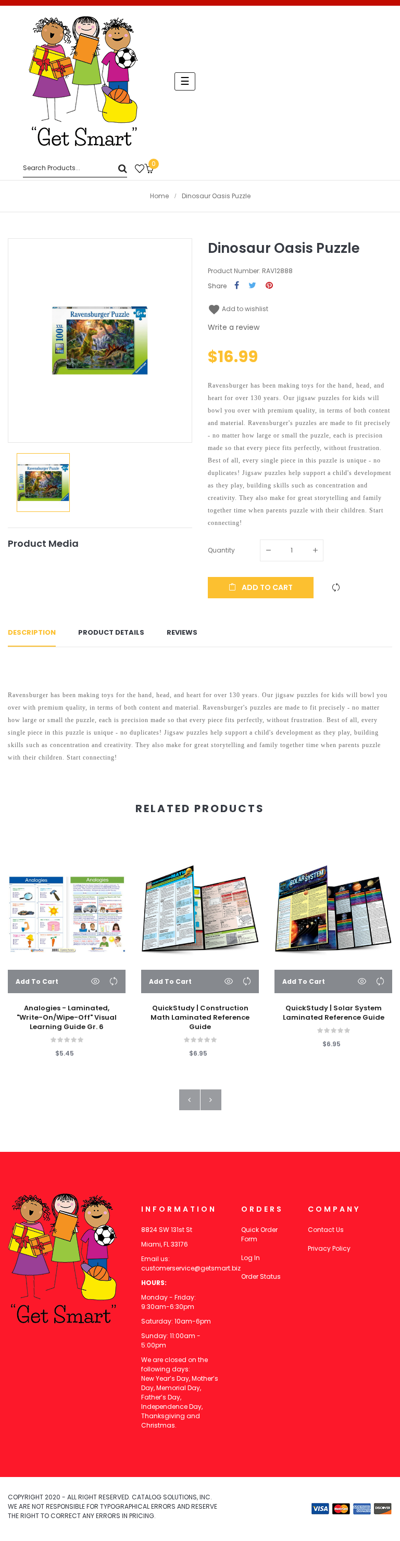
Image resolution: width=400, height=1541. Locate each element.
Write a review (233, 327)
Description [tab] (32, 632)
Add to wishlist (238, 308)
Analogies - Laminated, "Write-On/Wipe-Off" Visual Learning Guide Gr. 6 (67, 1018)
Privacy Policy (329, 1248)
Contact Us (326, 1229)
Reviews (182, 632)
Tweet (252, 286)
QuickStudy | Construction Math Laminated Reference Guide (200, 1018)
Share (236, 286)
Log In (250, 1257)
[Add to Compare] (336, 587)
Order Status (261, 1276)
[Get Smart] (83, 81)
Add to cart (266, 587)
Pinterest (269, 286)
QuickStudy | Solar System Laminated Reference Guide (333, 1013)
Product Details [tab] (111, 632)
